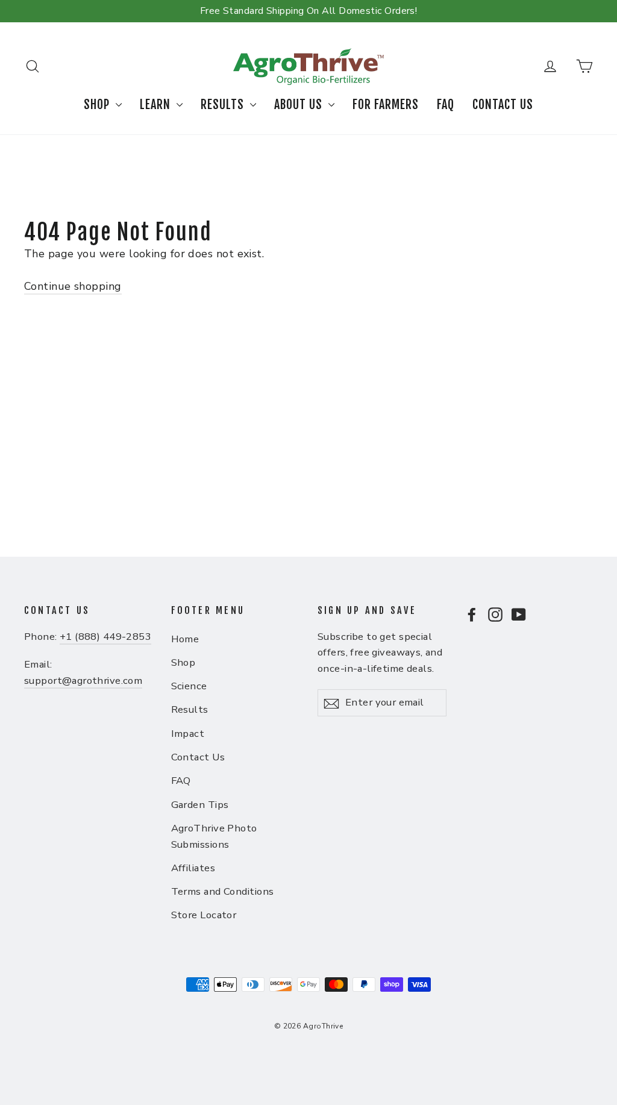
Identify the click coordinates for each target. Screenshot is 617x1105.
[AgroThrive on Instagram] (495, 613)
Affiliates (193, 868)
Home (185, 639)
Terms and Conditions (222, 891)
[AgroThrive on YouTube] (519, 613)
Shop (183, 662)
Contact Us (198, 757)
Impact (188, 733)
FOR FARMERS (385, 104)
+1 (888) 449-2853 (105, 636)
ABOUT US (299, 104)
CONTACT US (502, 104)
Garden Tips (200, 805)
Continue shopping (73, 286)
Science (189, 686)
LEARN (157, 104)
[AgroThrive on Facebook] (472, 613)
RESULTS (224, 104)
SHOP (98, 104)
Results (189, 709)
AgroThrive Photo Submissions (214, 836)
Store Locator (204, 915)
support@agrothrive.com (83, 680)
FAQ (445, 104)
